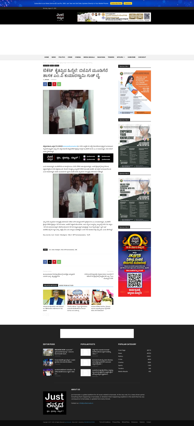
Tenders (111, 57)
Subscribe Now (116, 3)
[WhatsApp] (59, 84)
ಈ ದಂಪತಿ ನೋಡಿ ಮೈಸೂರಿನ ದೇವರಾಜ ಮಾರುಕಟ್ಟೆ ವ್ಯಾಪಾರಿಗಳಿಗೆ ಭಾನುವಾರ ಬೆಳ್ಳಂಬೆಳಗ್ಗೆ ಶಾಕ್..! (102, 362)
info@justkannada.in (86, 403)
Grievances (134, 422)
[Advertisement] (97, 39)
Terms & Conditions (105, 422)
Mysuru (120, 57)
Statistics (142, 422)
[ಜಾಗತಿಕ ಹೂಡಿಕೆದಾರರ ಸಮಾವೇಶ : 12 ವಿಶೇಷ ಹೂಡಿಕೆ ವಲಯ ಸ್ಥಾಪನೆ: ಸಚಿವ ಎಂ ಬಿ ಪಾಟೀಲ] (48, 372)
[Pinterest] (54, 84)
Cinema (78, 57)
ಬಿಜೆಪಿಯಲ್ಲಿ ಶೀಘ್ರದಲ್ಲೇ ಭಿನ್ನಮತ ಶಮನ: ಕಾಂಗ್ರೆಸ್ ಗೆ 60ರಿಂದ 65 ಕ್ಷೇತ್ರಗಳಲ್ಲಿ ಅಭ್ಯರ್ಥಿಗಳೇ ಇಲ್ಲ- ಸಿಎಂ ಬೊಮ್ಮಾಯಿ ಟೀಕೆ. (98, 276)
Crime (70, 57)
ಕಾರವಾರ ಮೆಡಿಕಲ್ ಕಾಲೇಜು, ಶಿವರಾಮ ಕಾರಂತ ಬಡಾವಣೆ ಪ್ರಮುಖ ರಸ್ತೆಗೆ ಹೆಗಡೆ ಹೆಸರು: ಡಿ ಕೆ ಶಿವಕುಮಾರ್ (100, 308)
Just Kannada (68, 422)
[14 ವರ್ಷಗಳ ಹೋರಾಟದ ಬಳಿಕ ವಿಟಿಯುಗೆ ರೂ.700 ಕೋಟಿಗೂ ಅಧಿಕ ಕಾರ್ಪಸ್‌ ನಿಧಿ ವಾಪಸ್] (54, 297)
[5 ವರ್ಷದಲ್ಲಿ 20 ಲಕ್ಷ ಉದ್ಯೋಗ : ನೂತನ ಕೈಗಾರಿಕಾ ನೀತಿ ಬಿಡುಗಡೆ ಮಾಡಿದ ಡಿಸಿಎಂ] (48, 362)
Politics (62, 57)
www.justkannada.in (70, 146)
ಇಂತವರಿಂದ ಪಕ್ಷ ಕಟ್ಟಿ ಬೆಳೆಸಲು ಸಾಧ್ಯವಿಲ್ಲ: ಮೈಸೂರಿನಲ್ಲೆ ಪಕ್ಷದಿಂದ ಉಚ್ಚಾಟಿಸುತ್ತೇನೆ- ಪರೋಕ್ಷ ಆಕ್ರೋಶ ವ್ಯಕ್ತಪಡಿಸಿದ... (102, 372)
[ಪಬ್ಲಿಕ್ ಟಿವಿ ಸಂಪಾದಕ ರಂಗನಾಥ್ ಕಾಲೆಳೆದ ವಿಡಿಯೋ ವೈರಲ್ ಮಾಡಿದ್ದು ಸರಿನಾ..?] (86, 352)
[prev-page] (44, 314)
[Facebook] (45, 84)
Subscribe (131, 57)
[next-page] (47, 314)
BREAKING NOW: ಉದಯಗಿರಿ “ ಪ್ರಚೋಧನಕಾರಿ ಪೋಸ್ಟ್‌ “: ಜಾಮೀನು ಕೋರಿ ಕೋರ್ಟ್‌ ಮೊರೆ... (64, 352)
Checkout (128, 3)
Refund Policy (125, 422)
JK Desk (47, 79)
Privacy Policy (116, 422)
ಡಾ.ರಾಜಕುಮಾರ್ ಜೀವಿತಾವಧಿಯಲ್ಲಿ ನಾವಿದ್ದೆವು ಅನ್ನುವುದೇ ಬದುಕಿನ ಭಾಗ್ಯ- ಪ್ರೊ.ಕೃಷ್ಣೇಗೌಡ (59, 275)
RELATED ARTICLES (50, 285)
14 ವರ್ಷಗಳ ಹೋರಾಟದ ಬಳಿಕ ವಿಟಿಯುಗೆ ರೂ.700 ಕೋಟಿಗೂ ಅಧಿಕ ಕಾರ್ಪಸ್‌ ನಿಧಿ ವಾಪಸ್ (53, 308)
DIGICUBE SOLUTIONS (89, 422)
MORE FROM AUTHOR (66, 285)
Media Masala (89, 57)
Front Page (51, 63)
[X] (50, 84)
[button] (190, 2)
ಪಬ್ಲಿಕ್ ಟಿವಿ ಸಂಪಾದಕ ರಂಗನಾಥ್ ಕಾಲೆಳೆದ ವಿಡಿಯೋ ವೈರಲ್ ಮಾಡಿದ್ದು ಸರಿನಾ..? (101, 352)
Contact (149, 422)
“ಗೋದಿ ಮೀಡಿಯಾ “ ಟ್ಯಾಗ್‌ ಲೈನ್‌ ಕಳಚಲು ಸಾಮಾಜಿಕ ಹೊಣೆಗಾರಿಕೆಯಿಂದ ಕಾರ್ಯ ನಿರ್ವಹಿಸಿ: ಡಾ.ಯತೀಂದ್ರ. (77, 308)
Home (46, 57)
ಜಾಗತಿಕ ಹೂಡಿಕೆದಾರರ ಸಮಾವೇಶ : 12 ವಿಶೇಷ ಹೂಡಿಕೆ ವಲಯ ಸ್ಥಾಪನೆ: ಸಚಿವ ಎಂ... (65, 371)
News (54, 57)
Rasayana (101, 57)
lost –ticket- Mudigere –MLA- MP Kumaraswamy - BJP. (63, 249)
